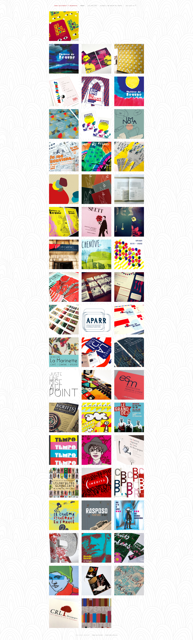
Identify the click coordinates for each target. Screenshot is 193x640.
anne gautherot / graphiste (65, 6)
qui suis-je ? (131, 6)
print (82, 6)
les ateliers (92, 6)
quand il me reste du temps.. (111, 6)
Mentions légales (112, 635)
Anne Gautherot (97, 635)
